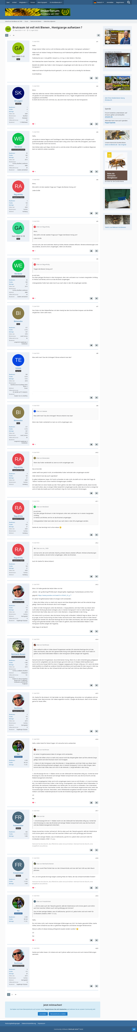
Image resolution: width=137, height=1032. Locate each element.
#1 (97, 41)
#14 (97, 639)
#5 (97, 221)
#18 (97, 858)
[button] (99, 2)
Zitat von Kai (40, 816)
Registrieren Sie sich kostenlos (56, 1009)
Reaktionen (12, 107)
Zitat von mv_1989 (42, 548)
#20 (97, 948)
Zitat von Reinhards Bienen (45, 864)
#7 (97, 306)
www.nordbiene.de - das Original (115, 145)
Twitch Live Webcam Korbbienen (115, 227)
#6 (97, 259)
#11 (97, 501)
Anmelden (110, 2)
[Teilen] (98, 35)
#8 (97, 353)
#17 (97, 811)
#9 (97, 406)
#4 (97, 180)
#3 (97, 132)
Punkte (11, 109)
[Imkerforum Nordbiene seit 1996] (68, 12)
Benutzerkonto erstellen (58, 1014)
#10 (97, 452)
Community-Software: (68, 1029)
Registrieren (120, 2)
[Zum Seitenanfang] (134, 1029)
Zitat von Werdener (42, 507)
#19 (97, 896)
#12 (97, 543)
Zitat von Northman (42, 645)
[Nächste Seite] (13, 35)
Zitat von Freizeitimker (43, 901)
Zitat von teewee (41, 411)
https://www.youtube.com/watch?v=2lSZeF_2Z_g (54, 595)
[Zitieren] (96, 78)
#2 (97, 86)
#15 (97, 693)
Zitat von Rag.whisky (43, 227)
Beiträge (11, 111)
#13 (97, 584)
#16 (97, 739)
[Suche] (128, 2)
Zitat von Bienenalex (42, 458)
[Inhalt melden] (91, 78)
